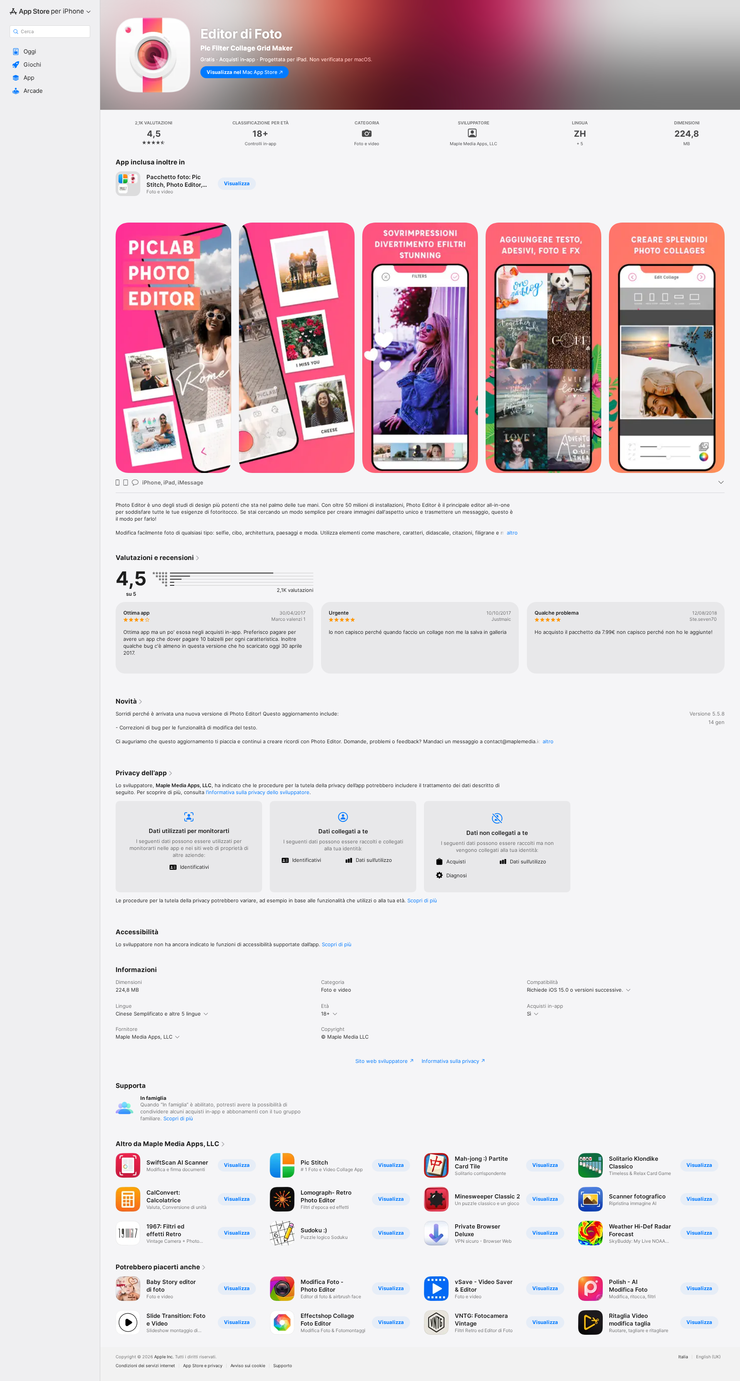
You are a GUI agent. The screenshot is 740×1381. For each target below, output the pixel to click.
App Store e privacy (202, 1366)
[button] (50, 51)
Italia (683, 1357)
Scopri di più (422, 900)
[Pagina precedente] (108, 637)
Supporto (282, 1366)
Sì (529, 1014)
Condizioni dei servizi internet (145, 1366)
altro (512, 533)
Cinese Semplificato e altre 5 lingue (158, 1014)
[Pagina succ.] (732, 637)
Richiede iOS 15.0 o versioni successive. (575, 990)
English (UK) (708, 1357)
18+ (325, 1014)
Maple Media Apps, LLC (144, 1037)
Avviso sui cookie (247, 1366)
